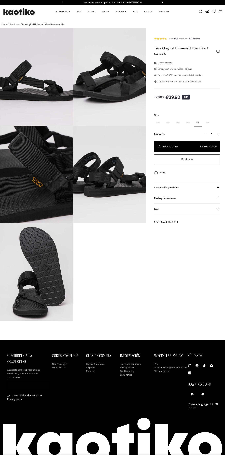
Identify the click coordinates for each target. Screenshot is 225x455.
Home (5, 24)
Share (162, 172)
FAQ (156, 209)
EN (216, 404)
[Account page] (207, 11)
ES (194, 408)
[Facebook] (189, 373)
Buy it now (187, 159)
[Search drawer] (200, 11)
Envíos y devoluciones (165, 198)
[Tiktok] (204, 365)
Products (14, 24)
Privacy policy (15, 399)
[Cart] (220, 11)
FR (211, 404)
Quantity (159, 133)
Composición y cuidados (166, 187)
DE (190, 408)
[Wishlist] (214, 11)
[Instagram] (189, 365)
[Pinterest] (197, 365)
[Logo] (19, 11)
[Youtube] (211, 365)
